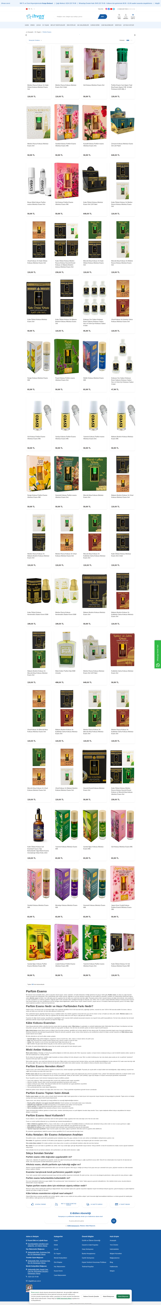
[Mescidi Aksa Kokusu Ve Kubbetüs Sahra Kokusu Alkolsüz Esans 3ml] (94, 532)
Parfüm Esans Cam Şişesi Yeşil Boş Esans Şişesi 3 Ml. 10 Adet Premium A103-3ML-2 (121, 87)
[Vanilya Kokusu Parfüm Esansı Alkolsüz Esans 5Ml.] (66, 415)
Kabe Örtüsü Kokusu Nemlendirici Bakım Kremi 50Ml (37, 613)
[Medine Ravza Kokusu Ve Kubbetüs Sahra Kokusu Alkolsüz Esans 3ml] (122, 708)
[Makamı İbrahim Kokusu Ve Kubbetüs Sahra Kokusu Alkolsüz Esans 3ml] (122, 591)
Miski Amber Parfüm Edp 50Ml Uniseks (65, 672)
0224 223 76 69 (127, 9)
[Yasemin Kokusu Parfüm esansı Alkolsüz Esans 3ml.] (94, 943)
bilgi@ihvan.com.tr (34, 1281)
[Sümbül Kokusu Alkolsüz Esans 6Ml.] (38, 884)
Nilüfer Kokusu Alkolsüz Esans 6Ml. (93, 379)
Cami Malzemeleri (107, 25)
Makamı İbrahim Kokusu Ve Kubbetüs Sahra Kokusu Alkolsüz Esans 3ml (122, 614)
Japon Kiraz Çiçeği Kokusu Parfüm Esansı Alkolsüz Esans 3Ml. (121, 907)
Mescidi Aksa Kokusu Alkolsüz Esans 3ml (93, 496)
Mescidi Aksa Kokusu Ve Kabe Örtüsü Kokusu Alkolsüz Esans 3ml (93, 263)
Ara (102, 16)
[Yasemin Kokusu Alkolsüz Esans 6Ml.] (66, 825)
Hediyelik (118, 25)
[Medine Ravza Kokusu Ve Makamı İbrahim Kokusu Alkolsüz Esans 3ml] (38, 532)
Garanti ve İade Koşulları (90, 1245)
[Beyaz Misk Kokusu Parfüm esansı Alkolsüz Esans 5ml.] (38, 181)
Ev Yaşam (45, 25)
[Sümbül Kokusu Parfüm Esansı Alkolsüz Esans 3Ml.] (66, 122)
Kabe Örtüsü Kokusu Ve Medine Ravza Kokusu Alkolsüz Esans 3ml (121, 204)
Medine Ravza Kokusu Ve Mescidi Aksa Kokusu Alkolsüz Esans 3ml (93, 731)
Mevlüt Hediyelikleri (58, 25)
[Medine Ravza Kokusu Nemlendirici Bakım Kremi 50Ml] (66, 591)
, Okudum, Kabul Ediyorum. (81, 1225)
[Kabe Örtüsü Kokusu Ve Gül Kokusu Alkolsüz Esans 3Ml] (122, 943)
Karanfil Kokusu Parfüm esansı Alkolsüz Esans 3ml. (93, 144)
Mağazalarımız (115, 1258)
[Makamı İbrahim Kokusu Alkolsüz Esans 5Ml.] (122, 415)
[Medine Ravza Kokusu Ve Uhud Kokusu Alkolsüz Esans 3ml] (66, 532)
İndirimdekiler (114, 1249)
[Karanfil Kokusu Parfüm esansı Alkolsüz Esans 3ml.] (94, 122)
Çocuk (38, 25)
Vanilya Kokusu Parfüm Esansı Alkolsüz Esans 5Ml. (65, 437)
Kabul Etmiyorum (108, 1296)
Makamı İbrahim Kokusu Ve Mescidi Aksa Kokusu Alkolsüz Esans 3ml (37, 673)
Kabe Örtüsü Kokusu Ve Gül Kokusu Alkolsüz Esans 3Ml (120, 965)
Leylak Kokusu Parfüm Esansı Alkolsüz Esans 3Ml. (65, 965)
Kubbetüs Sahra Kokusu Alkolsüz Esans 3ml (122, 672)
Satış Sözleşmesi (87, 1249)
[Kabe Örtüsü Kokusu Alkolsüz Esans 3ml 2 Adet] (122, 532)
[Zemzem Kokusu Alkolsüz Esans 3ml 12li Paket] (122, 122)
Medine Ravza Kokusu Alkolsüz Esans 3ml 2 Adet (65, 86)
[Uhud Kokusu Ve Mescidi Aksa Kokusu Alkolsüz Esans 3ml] (38, 708)
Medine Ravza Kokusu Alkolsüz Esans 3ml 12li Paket (93, 672)
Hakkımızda (114, 1266)
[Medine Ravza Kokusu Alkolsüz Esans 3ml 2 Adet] (66, 64)
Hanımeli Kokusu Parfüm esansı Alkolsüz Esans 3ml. (66, 496)
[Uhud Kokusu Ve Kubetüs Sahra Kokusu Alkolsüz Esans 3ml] (122, 298)
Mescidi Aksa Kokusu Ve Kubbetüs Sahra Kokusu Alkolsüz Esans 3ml (94, 556)
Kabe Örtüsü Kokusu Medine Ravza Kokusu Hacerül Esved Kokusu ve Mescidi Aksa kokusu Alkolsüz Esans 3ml (121, 791)
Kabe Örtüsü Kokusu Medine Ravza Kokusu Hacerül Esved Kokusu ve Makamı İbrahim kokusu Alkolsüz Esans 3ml (65, 264)
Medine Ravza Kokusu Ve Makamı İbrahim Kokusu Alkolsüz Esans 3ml (38, 556)
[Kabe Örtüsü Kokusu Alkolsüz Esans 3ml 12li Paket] (94, 181)
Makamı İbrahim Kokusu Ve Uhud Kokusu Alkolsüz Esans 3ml (122, 496)
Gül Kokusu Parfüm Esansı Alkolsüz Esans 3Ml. (64, 203)
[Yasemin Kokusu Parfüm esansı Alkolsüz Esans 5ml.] (94, 415)
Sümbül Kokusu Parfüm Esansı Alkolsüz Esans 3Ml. (65, 144)
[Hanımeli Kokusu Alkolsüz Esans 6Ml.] (94, 884)
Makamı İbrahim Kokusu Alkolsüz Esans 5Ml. (122, 437)
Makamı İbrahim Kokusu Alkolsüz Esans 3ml (94, 613)
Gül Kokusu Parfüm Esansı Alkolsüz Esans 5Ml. (36, 437)
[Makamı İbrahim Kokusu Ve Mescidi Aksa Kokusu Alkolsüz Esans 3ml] (38, 650)
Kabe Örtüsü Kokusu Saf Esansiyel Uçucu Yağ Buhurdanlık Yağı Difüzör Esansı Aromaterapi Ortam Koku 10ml (38, 850)
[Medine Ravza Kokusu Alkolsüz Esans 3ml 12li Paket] (94, 650)
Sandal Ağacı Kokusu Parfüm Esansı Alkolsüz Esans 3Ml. (37, 965)
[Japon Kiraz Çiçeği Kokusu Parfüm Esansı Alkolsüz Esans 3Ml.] (122, 884)
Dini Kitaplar (71, 25)
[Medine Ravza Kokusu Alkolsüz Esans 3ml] (38, 122)
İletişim (112, 1271)
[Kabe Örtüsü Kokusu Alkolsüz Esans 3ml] (38, 298)
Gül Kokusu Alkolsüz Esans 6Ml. (122, 847)
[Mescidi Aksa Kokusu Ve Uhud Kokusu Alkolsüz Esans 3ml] (38, 767)
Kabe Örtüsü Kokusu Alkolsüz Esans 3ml (37, 320)
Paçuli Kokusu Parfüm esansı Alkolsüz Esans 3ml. (65, 379)
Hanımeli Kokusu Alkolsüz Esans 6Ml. (94, 906)
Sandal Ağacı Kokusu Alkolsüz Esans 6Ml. (93, 848)
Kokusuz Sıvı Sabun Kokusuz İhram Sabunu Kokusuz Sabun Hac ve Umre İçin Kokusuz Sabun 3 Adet (122, 381)
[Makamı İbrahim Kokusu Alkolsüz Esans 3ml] (94, 591)
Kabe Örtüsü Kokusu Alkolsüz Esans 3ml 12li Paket (93, 203)
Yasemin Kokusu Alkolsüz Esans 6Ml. (66, 848)
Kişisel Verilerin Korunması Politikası (94, 1262)
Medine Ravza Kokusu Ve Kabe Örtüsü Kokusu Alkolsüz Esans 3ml (37, 87)
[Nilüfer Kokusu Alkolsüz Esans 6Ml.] (94, 357)
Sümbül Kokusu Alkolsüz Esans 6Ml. (37, 906)
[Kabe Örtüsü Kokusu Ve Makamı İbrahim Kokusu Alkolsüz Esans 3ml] (66, 298)
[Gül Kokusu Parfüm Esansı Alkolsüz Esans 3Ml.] (66, 181)
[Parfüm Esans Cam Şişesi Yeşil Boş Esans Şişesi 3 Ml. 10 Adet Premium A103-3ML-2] (122, 64)
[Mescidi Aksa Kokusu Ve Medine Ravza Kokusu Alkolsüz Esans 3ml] (122, 239)
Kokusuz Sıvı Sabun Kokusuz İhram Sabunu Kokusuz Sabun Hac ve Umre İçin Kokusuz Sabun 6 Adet (94, 322)
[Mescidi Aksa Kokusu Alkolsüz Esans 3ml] (94, 474)
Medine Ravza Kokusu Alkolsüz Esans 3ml (37, 144)
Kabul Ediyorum (123, 1296)
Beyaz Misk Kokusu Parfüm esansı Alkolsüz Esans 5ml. (36, 203)
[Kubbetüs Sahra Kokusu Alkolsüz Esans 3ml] (122, 650)
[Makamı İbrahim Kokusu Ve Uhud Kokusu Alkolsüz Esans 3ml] (122, 474)
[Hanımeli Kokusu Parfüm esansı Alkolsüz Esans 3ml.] (66, 474)
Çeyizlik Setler (128, 25)
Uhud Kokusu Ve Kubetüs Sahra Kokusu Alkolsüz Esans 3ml (122, 320)
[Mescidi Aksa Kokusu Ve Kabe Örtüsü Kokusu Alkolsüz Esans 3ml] (94, 239)
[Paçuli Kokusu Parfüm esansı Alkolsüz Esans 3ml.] (66, 357)
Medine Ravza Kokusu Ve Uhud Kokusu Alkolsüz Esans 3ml (65, 555)
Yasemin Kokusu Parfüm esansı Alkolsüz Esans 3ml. (93, 965)
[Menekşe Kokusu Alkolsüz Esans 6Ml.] (66, 884)
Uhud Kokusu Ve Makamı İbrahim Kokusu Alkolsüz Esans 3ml (66, 789)
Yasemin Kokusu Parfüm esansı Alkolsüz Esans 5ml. (93, 437)
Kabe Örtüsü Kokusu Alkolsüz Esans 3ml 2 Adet (121, 555)
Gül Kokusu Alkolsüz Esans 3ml (93, 85)
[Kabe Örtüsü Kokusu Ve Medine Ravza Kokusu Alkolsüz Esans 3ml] (122, 181)
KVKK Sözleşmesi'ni (73, 1225)
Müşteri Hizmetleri (116, 1253)
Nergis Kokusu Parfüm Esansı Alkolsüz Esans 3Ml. (37, 496)
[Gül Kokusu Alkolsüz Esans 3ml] (94, 64)
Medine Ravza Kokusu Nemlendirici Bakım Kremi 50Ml (65, 613)
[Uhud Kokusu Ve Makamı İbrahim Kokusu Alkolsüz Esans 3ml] (66, 767)
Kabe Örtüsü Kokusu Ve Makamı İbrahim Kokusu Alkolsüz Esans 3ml (66, 321)
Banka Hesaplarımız (88, 1253)
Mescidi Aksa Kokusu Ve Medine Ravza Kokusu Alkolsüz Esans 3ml (122, 263)
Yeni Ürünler (114, 1245)
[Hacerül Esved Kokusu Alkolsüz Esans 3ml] (94, 767)
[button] (26, 35)
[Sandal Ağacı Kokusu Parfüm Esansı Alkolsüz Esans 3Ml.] (38, 943)
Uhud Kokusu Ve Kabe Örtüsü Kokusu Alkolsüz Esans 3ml (37, 262)
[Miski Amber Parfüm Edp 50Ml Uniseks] (66, 650)
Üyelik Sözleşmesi (88, 1258)
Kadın (27, 25)
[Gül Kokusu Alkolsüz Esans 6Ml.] (122, 825)
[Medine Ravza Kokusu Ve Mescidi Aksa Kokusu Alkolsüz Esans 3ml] (94, 708)
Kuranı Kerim (95, 25)
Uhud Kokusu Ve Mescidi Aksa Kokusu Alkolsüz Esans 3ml (37, 730)
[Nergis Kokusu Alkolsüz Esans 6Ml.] (38, 357)
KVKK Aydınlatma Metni (64, 1298)
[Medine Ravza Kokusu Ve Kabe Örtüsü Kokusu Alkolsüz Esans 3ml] (38, 64)
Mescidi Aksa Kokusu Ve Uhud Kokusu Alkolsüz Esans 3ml (37, 789)
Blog (111, 1262)
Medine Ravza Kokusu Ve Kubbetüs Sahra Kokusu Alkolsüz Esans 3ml (122, 731)
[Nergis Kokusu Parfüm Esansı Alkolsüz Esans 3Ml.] (38, 474)
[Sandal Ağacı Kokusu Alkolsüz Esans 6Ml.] (94, 825)
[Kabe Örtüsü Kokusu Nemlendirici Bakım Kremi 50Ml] (38, 591)
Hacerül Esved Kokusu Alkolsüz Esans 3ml (93, 789)
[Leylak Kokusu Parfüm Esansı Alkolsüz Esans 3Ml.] (66, 943)
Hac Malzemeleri (83, 25)
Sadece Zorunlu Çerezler (91, 1296)
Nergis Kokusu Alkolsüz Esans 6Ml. (37, 379)
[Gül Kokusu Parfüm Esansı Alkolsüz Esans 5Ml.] (38, 415)
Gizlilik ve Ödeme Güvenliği (91, 1240)
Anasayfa (30, 32)
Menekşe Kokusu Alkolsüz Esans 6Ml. (66, 906)
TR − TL (30, 9)
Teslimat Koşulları (88, 1266)
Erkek (32, 25)
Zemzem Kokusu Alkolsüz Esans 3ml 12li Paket (122, 144)
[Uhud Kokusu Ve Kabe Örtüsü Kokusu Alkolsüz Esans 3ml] (38, 239)
